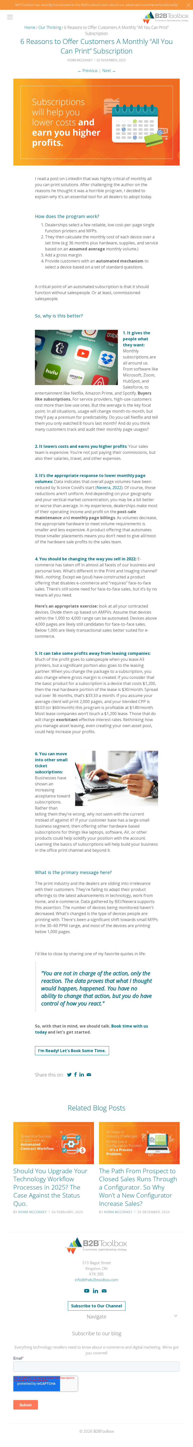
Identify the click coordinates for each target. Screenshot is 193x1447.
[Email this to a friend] (89, 1074)
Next (109, 70)
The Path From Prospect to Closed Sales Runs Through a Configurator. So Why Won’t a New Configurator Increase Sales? (138, 1187)
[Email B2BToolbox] (104, 1290)
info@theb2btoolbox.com (96, 1279)
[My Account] (8, 17)
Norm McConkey (32, 1212)
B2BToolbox (103, 1431)
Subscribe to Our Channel (96, 1306)
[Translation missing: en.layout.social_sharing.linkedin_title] (82, 1074)
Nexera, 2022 (108, 487)
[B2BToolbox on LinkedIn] (95, 1290)
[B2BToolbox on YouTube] (86, 1290)
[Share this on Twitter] (69, 1074)
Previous (87, 70)
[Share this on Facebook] (75, 1074)
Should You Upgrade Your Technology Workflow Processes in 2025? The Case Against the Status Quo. (50, 1187)
